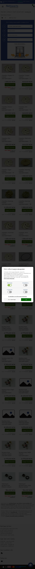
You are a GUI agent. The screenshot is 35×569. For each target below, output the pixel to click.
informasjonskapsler (9, 278)
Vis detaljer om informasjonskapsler (17, 296)
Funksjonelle (9, 289)
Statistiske (25, 289)
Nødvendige (9, 282)
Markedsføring (25, 282)
